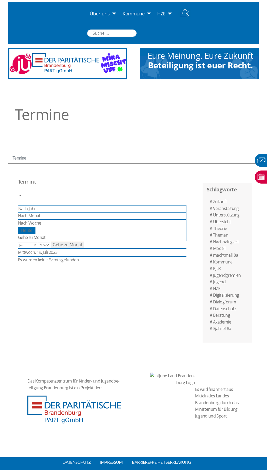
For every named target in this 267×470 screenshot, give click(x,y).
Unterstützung (226, 215)
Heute (26, 230)
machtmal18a (225, 255)
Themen (220, 235)
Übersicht (222, 222)
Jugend (219, 282)
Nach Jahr (27, 209)
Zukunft (220, 201)
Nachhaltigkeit (226, 242)
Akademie (222, 322)
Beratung (221, 315)
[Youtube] (155, 33)
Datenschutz (224, 309)
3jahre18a (222, 328)
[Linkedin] (145, 33)
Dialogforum (224, 302)
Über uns (100, 13)
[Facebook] (176, 33)
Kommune (133, 13)
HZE (161, 13)
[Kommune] (147, 13)
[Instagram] (165, 33)
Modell (219, 248)
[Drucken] (25, 195)
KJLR (217, 268)
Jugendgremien (227, 275)
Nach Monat (29, 216)
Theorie (220, 228)
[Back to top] (264, 462)
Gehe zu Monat (32, 237)
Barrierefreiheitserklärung (161, 462)
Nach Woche (29, 223)
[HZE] (169, 13)
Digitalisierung (226, 295)
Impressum (111, 462)
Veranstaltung (226, 208)
